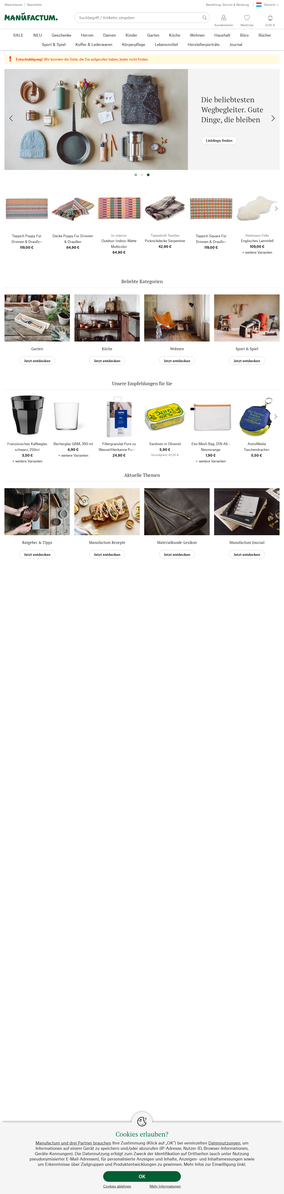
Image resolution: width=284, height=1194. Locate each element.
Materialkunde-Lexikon (177, 542)
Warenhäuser (13, 4)
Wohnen (177, 348)
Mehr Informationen (165, 1186)
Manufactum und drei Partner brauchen (73, 1142)
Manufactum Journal (246, 542)
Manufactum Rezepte (107, 542)
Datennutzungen (224, 1142)
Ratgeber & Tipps (37, 542)
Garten (37, 348)
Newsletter (34, 4)
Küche (107, 348)
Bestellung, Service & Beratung (227, 4)
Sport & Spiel (247, 348)
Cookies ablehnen (117, 1186)
